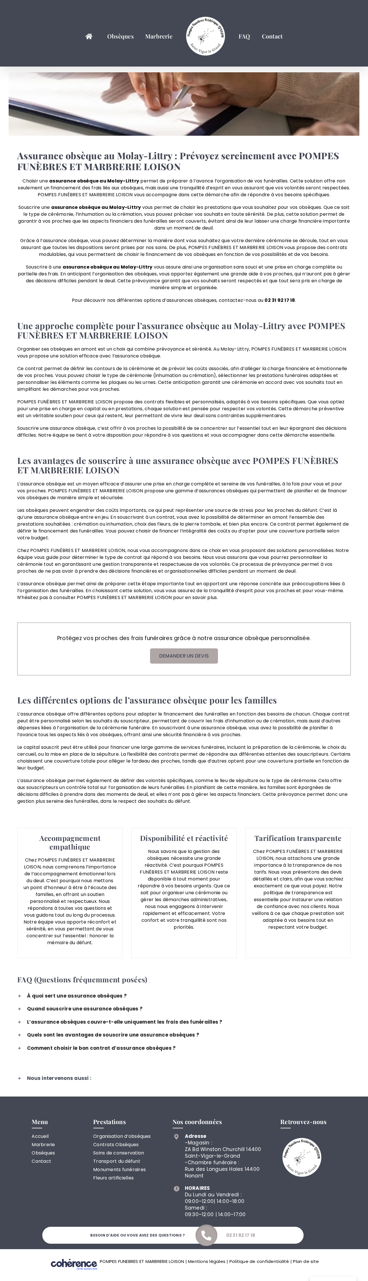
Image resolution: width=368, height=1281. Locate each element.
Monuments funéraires (119, 1169)
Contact (41, 1161)
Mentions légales (206, 1261)
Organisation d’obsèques (122, 1136)
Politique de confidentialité (259, 1261)
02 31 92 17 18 (279, 300)
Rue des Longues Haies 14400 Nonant (222, 1172)
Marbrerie (43, 1144)
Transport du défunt (116, 1161)
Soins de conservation (118, 1153)
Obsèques (43, 1153)
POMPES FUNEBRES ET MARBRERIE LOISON (142, 1261)
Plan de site (306, 1261)
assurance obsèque (76, 207)
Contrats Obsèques (116, 1144)
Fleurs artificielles (113, 1178)
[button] (184, 996)
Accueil (40, 1136)
